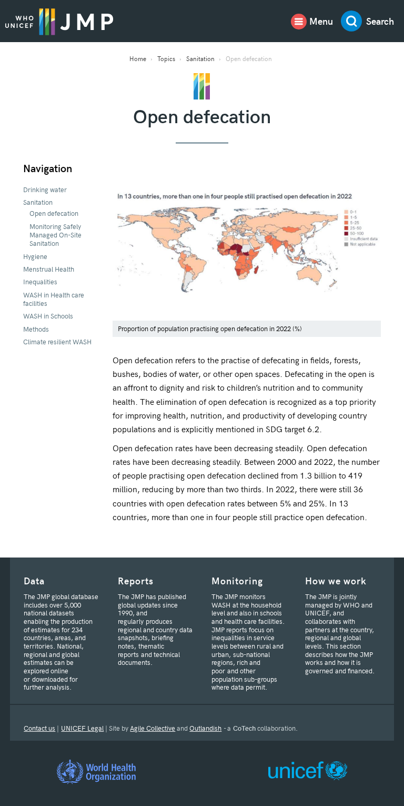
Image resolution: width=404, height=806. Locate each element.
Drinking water (45, 189)
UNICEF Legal (82, 728)
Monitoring (237, 580)
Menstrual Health (48, 269)
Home (137, 58)
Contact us (39, 728)
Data (34, 580)
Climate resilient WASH (57, 341)
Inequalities (40, 281)
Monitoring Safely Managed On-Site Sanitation (55, 235)
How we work (336, 580)
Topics (166, 58)
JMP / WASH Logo (59, 21)
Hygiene (35, 256)
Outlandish (205, 728)
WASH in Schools (48, 316)
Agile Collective (152, 728)
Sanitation (200, 58)
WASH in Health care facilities (53, 299)
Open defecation (53, 213)
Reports (136, 580)
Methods (36, 329)
